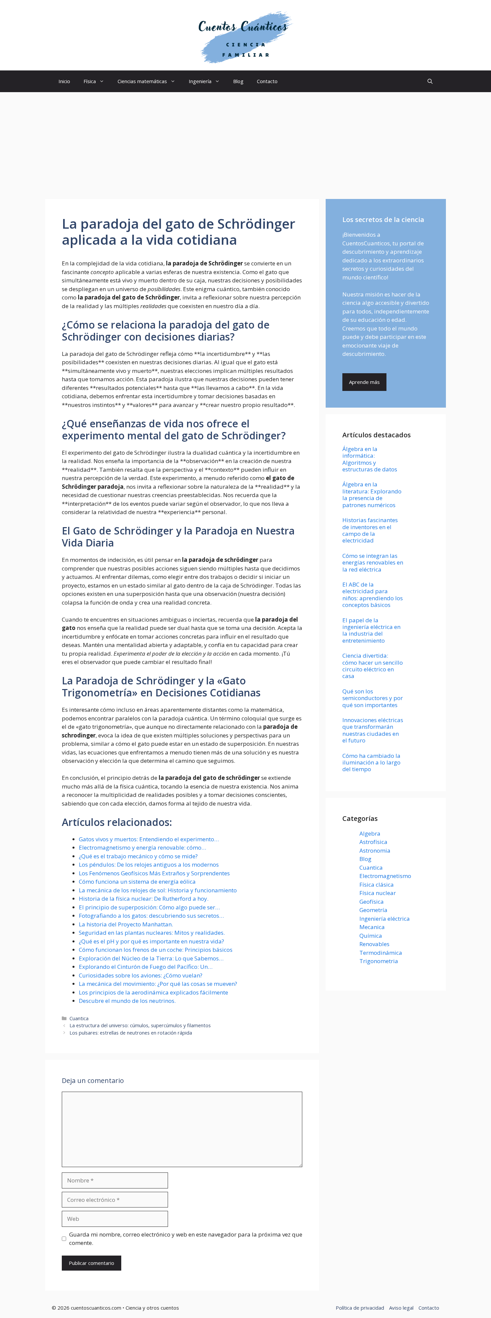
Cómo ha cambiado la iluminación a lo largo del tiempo (371, 762)
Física (90, 81)
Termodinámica (380, 952)
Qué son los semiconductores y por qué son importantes (372, 698)
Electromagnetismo (385, 876)
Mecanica (372, 927)
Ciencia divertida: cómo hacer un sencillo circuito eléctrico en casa (372, 666)
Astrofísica (373, 842)
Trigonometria (378, 961)
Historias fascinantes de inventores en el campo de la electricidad (370, 530)
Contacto (267, 81)
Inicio (64, 81)
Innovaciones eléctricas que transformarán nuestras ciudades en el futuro (372, 730)
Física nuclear (377, 893)
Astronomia (374, 850)
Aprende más (364, 382)
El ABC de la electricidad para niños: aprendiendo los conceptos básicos (372, 595)
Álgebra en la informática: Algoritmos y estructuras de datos (369, 459)
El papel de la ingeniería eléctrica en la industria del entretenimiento (371, 630)
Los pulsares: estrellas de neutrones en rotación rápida (130, 1033)
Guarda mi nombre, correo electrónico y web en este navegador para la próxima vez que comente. (185, 1239)
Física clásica (376, 884)
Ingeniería (200, 81)
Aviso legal (401, 1307)
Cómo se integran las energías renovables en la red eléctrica (372, 562)
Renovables (374, 944)
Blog (238, 81)
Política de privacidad (360, 1307)
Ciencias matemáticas (142, 81)
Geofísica (371, 901)
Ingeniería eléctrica (384, 918)
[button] (430, 81)
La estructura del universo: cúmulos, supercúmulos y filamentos (140, 1025)
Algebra (369, 833)
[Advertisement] (245, 142)
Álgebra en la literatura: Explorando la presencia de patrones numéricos (371, 494)
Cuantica (79, 1018)
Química (370, 935)
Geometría (373, 910)
